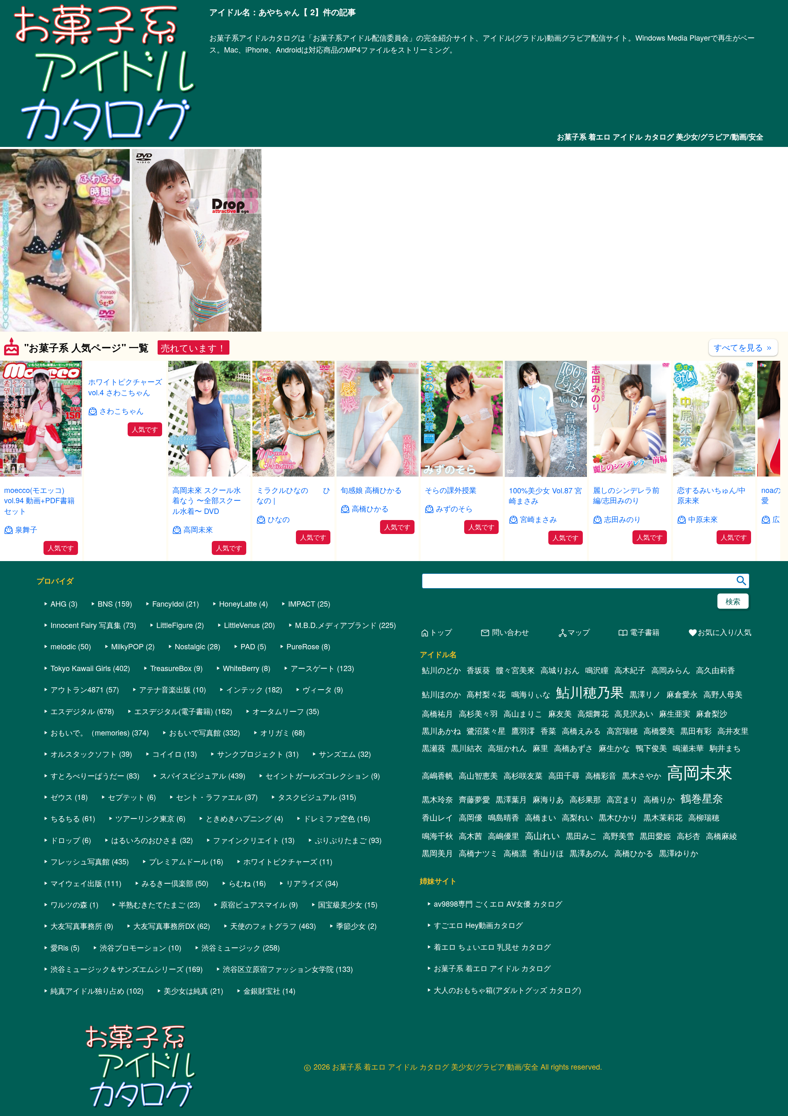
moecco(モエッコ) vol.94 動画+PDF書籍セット (39, 500)
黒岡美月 (437, 853)
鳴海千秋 (437, 835)
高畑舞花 (593, 713)
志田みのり (622, 519)
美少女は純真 (186, 990)
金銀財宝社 (261, 990)
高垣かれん (507, 747)
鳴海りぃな (530, 694)
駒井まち (725, 747)
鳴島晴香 (503, 817)
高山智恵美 (478, 775)
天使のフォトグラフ (263, 925)
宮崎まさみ (538, 519)
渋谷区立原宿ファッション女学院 (278, 969)
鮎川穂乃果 (590, 691)
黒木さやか (641, 775)
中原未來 (703, 519)
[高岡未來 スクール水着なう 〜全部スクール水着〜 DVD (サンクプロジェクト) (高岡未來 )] (209, 474)
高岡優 (470, 817)
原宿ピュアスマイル (253, 904)
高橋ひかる (370, 508)
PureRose (302, 646)
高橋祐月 (437, 713)
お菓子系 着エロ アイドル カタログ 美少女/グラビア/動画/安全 (660, 136)
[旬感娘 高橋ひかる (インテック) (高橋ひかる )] (378, 474)
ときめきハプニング (239, 818)
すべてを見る (743, 347)
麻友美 (560, 713)
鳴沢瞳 (597, 670)
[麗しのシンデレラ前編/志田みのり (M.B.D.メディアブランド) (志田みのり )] (630, 474)
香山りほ (548, 853)
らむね (240, 883)
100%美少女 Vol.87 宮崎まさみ (545, 495)
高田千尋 (564, 775)
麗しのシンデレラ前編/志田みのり (626, 494)
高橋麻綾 (721, 835)
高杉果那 (585, 799)
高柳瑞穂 (703, 817)
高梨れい (577, 817)
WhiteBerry (241, 668)
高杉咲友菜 (523, 775)
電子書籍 (639, 632)
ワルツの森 (68, 904)
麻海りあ (548, 799)
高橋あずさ (573, 747)
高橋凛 (515, 853)
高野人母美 (722, 694)
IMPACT (301, 603)
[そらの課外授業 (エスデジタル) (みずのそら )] (462, 474)
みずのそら (454, 508)
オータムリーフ (278, 711)
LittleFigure (174, 625)
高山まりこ (523, 713)
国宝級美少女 (340, 904)
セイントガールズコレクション (317, 775)
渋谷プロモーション (133, 947)
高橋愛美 (659, 730)
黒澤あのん (589, 853)
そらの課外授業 (450, 489)
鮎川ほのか (441, 694)
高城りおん (560, 670)
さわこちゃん (121, 519)
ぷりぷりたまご (341, 840)
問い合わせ (504, 632)
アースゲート (313, 668)
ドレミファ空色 (329, 818)
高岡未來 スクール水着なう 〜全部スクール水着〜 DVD (206, 500)
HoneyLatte (238, 603)
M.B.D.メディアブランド (336, 625)
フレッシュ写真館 (80, 861)
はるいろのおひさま (144, 840)
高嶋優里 (503, 835)
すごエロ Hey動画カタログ (478, 925)
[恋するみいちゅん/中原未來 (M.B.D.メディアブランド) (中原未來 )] (714, 474)
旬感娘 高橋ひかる (371, 489)
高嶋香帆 (437, 775)
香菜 (548, 730)
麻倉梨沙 (711, 713)
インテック (244, 689)
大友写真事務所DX (164, 925)
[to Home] (104, 142)
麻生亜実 (674, 713)
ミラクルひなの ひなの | (293, 494)
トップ (436, 632)
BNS (105, 603)
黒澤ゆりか (678, 853)
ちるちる (65, 818)
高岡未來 (198, 529)
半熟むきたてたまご (152, 904)
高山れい (542, 835)
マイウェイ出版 (76, 883)
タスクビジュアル (307, 797)
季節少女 (351, 925)
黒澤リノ (645, 694)
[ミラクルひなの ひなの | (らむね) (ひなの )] (293, 474)
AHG (58, 603)
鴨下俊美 (651, 747)
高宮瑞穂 (622, 730)
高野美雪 (618, 835)
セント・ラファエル (209, 797)
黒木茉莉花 (663, 817)
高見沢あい (633, 713)
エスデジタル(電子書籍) (173, 711)
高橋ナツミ (478, 853)
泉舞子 (26, 529)
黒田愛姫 (655, 835)
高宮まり (622, 799)
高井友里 (733, 730)
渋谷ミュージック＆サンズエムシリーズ (116, 969)
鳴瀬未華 (688, 747)
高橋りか (659, 799)
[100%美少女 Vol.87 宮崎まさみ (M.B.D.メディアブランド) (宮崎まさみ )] (546, 474)
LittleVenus (242, 625)
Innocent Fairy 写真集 (85, 625)
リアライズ (304, 883)
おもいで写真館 (195, 732)
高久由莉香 (715, 670)
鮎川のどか (441, 670)
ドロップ (65, 840)
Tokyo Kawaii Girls (80, 668)
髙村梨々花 (486, 694)
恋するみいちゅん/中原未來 (711, 494)
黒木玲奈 (437, 799)
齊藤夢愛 (474, 799)
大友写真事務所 (76, 925)
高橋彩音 (600, 775)
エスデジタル (72, 711)
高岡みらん (670, 670)
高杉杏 (688, 835)
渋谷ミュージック (231, 947)
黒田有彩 (696, 730)
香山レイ (437, 817)
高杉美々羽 (478, 713)
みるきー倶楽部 (167, 883)
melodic (63, 646)
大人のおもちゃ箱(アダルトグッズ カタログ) (507, 989)
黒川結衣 (466, 747)
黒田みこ (581, 835)
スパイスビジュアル (193, 775)
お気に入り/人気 (719, 632)
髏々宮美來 (515, 670)
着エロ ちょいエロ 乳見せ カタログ (492, 946)
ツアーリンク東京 (144, 818)
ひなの (279, 519)
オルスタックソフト (83, 753)
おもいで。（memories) (90, 732)
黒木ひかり (618, 817)
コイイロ (167, 753)
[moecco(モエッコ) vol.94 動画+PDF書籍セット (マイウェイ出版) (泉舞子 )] (41, 474)
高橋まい (540, 817)
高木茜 (470, 835)
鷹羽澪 (523, 730)
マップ (574, 632)
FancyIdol (168, 603)
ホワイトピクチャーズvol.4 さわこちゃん (125, 494)
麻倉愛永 (682, 694)
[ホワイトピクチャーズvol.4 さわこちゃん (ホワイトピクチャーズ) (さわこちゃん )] (125, 474)
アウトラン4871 (77, 689)
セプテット (126, 797)
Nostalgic (190, 646)
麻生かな (614, 747)
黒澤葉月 (511, 799)
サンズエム (337, 753)
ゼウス (61, 797)
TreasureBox (171, 668)
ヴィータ (317, 689)
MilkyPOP (127, 646)
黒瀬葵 (433, 747)
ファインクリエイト (246, 840)
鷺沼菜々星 (486, 730)
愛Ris (59, 947)
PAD (248, 646)
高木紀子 (630, 670)
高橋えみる (581, 730)
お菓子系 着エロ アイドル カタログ (492, 968)
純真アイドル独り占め (87, 990)
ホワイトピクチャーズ (280, 861)
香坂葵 (478, 670)
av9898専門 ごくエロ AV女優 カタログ (498, 903)
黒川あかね (441, 730)
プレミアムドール (178, 861)
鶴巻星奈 (701, 797)
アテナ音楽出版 (165, 689)
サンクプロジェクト (250, 753)
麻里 (540, 747)
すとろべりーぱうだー (87, 775)
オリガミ (275, 732)
